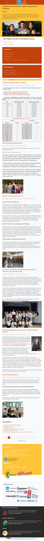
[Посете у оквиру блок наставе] (12, 259)
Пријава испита (7, 58)
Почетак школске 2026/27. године (14, 82)
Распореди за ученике (9, 54)
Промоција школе (8, 426)
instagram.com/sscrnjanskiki (14, 513)
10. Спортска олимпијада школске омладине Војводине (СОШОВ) (18, 432)
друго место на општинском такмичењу (26, 363)
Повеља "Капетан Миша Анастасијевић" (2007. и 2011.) (17, 455)
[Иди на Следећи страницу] (38, 437)
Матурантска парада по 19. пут (11, 430)
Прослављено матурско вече (12, 143)
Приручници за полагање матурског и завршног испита (16, 60)
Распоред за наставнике (8, 44)
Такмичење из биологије (9, 427)
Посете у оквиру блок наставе (12, 196)
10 (34, 437)
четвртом (19, 359)
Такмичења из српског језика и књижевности (14, 429)
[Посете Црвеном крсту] (12, 409)
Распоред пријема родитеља (10, 74)
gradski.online (17, 152)
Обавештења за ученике (9, 52)
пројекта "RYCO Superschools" (17, 367)
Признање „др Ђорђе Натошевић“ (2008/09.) (15, 454)
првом (10, 359)
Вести (25, 145)
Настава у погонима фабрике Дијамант (12, 425)
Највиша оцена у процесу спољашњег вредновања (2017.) (18, 450)
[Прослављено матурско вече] (12, 186)
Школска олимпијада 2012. (11, 452)
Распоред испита (7, 56)
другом (14, 359)
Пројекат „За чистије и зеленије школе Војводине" (16, 467)
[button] (38, 28)
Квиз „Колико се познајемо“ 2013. (12, 451)
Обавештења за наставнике (10, 70)
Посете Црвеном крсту (10, 375)
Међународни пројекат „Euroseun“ (12, 466)
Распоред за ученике (8, 42)
